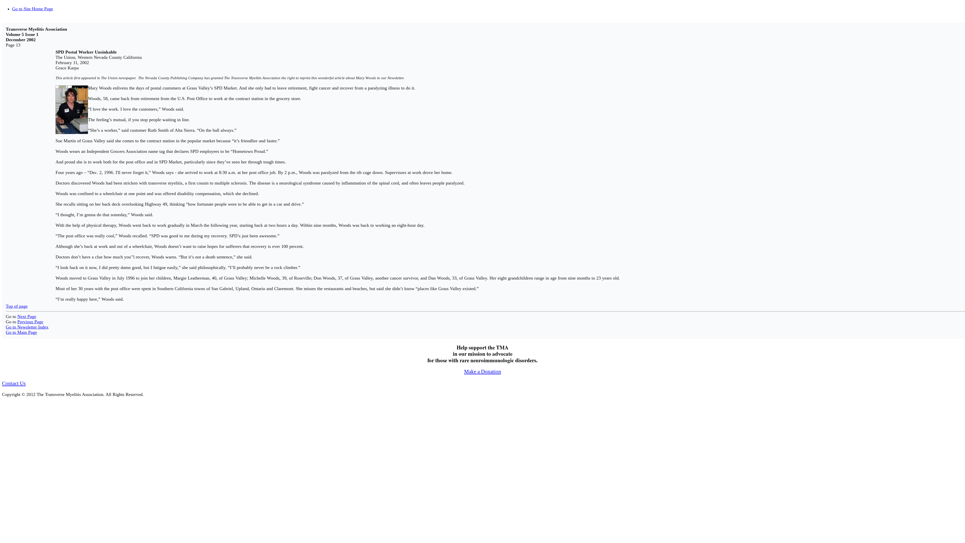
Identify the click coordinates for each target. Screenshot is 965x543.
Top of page (17, 306)
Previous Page (30, 321)
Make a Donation (482, 372)
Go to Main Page (21, 332)
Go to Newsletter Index (27, 327)
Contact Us (14, 383)
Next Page (26, 316)
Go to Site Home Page (32, 8)
